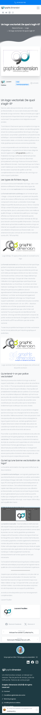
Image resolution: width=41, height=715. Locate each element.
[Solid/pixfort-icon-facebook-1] (32, 662)
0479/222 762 (21, 2)
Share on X (31, 624)
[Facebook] (3, 12)
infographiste (20, 153)
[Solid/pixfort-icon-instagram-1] (37, 662)
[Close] (36, 709)
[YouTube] (6, 12)
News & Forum (17, 28)
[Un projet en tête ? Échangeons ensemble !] (20, 650)
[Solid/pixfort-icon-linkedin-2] (28, 662)
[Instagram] (12, 12)
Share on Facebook (15, 624)
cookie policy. (11, 711)
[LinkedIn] (9, 12)
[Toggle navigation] (38, 8)
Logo (27, 28)
